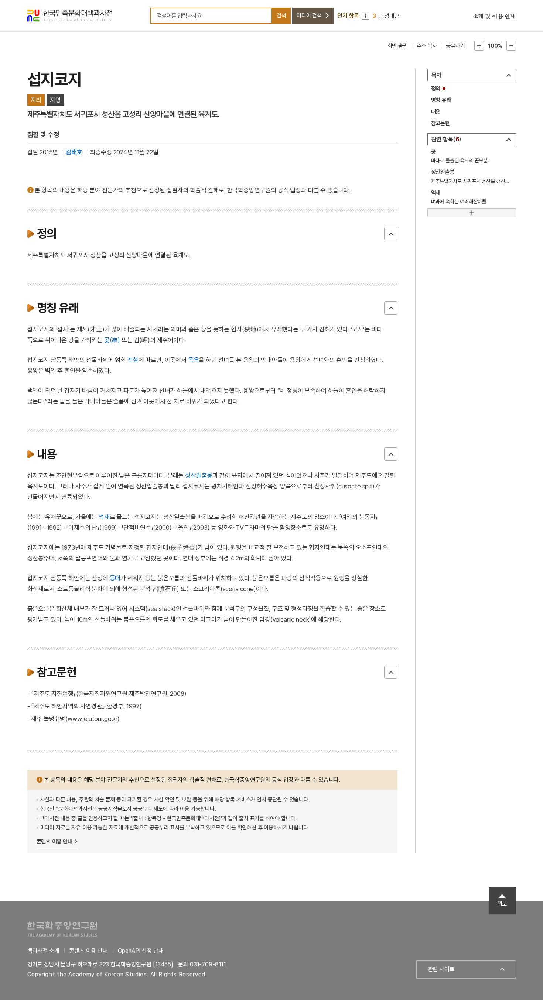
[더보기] (471, 212)
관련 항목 (445, 139)
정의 (436, 88)
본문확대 (479, 46)
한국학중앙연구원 (62, 929)
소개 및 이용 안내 (494, 16)
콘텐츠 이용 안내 (55, 841)
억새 (104, 516)
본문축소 (511, 46)
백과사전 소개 (43, 950)
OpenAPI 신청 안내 (141, 950)
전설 (133, 360)
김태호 (74, 152)
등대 (115, 578)
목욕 (193, 360)
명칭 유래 (441, 100)
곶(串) (112, 340)
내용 (436, 112)
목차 (436, 75)
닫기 (390, 233)
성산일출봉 (198, 475)
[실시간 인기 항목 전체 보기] (365, 16)
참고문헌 (440, 123)
